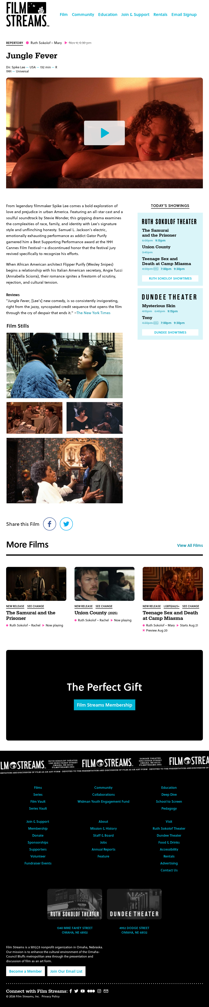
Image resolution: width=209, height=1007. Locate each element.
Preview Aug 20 (156, 630)
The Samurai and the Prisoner (159, 233)
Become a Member (25, 971)
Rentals (160, 14)
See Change (35, 606)
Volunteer (38, 856)
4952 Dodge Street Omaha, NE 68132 (134, 930)
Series (37, 794)
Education (107, 14)
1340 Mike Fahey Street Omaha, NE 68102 (74, 930)
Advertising (169, 863)
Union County (156, 247)
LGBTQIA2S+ (171, 606)
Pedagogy (169, 808)
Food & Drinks (169, 842)
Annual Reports (103, 849)
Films (38, 787)
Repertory (14, 42)
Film (64, 14)
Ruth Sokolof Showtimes (170, 278)
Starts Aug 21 (189, 625)
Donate (37, 835)
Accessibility (169, 849)
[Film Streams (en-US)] (28, 14)
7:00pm (166, 268)
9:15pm (160, 240)
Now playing (54, 625)
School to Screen (169, 801)
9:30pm (179, 268)
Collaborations (103, 794)
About (103, 821)
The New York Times (93, 312)
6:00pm (147, 240)
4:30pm (147, 268)
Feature (103, 856)
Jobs (103, 842)
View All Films (190, 545)
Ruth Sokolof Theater (169, 828)
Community (83, 14)
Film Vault (38, 801)
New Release (15, 606)
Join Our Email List (66, 971)
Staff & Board (103, 835)
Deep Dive (169, 794)
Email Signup (184, 14)
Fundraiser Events (37, 863)
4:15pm (147, 311)
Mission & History (103, 828)
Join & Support (135, 14)
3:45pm (147, 252)
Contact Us (169, 870)
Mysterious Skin (158, 306)
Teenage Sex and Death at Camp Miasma (166, 261)
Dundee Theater (169, 835)
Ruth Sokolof (40, 42)
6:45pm (160, 311)
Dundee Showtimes (170, 332)
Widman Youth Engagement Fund (103, 801)
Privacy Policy (51, 996)
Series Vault (38, 808)
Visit (169, 821)
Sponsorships (38, 842)
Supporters (38, 849)
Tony (147, 317)
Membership (38, 828)
